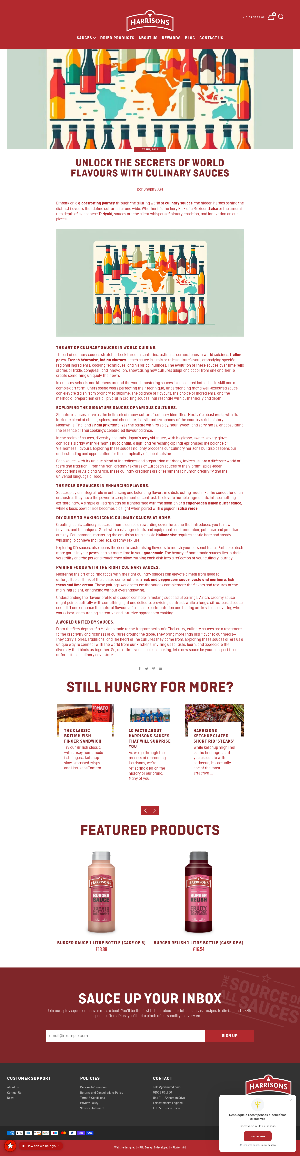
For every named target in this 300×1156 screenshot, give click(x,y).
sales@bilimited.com (167, 1087)
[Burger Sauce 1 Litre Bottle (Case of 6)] (101, 892)
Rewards (171, 38)
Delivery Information (93, 1088)
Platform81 (179, 1147)
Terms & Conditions (92, 1098)
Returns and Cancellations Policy (101, 1093)
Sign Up (230, 1035)
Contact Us (211, 38)
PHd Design (146, 1147)
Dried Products (117, 38)
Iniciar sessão (253, 17)
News (10, 1098)
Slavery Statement (92, 1108)
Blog (190, 38)
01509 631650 (162, 1093)
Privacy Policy (89, 1103)
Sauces (84, 38)
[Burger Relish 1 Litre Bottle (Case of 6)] (198, 892)
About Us (148, 38)
